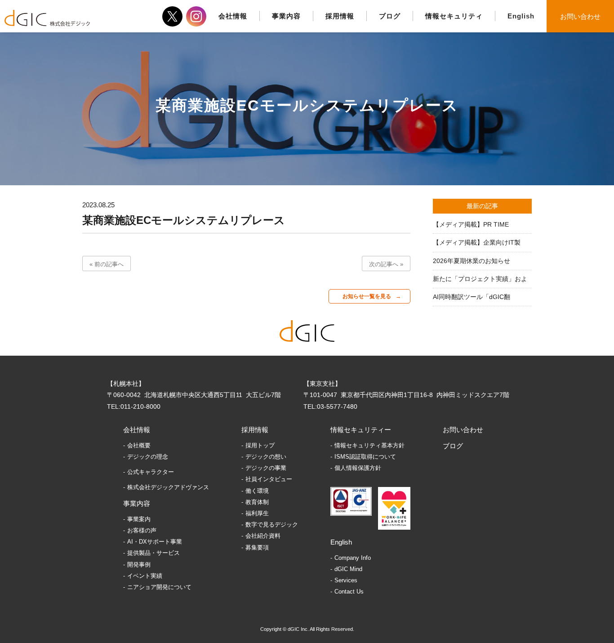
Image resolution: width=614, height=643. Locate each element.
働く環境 (257, 490)
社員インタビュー (268, 479)
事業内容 (136, 503)
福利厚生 (257, 513)
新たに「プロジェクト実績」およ (480, 278)
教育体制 (257, 502)
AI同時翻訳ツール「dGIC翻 (471, 296)
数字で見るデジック (271, 524)
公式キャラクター (150, 472)
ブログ (453, 446)
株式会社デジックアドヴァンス (168, 487)
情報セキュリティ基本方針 (369, 445)
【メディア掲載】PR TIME (471, 224)
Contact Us (349, 591)
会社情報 (136, 429)
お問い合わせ (580, 16)
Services (345, 580)
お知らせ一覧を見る (367, 296)
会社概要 (139, 445)
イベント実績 (144, 575)
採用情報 (254, 429)
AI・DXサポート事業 (154, 541)
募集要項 (257, 547)
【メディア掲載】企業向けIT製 (477, 242)
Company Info (352, 557)
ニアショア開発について (159, 587)
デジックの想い (265, 456)
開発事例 (139, 564)
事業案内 (139, 519)
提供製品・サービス (153, 552)
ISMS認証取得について (365, 456)
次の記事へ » (386, 264)
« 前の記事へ (106, 264)
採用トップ (260, 445)
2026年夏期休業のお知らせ (471, 260)
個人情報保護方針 (357, 467)
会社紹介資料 (262, 535)
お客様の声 (141, 530)
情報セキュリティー (360, 429)
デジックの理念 (147, 456)
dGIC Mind (348, 569)
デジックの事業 (265, 467)
